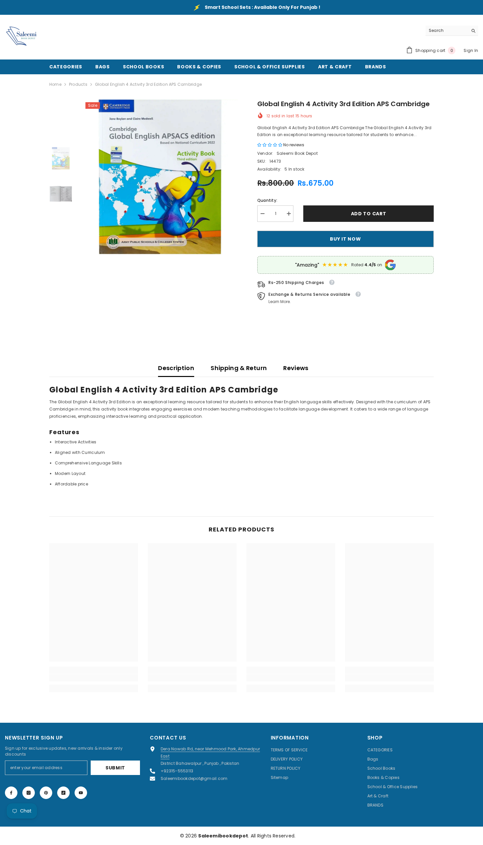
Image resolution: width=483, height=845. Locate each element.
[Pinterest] (46, 792)
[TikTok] (63, 792)
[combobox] (447, 30)
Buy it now (345, 239)
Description (176, 368)
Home (55, 84)
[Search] (452, 31)
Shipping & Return (239, 368)
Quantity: (267, 200)
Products (78, 84)
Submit (115, 767)
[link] (93, 677)
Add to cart (368, 213)
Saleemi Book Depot (297, 153)
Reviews (296, 368)
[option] (160, 176)
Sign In (471, 50)
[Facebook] (11, 792)
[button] (270, 145)
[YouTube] (81, 792)
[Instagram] (28, 792)
